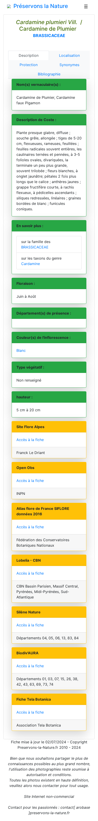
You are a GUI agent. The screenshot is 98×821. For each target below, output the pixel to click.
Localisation (69, 55)
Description (29, 55)
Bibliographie (49, 74)
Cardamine (30, 263)
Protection (29, 64)
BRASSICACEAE (49, 35)
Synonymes (69, 64)
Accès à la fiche (30, 439)
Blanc (21, 350)
